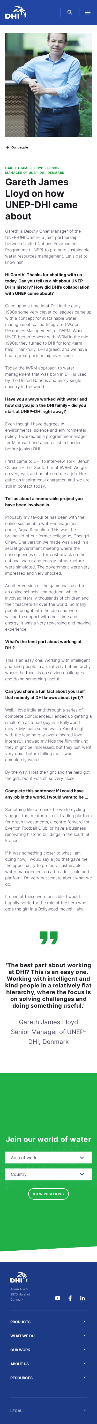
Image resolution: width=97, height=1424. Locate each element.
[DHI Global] (15, 12)
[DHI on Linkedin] (82, 1298)
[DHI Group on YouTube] (58, 1298)
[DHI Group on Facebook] (70, 1298)
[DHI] (21, 1277)
